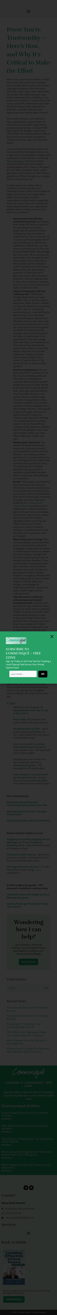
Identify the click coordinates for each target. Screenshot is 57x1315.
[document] (28, 657)
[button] (52, 636)
